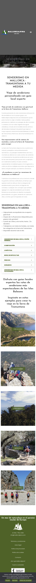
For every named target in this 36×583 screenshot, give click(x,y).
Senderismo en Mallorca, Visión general (16, 239)
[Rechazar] (34, 578)
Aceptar (8, 580)
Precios (7, 260)
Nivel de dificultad (11, 255)
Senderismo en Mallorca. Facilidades (14, 270)
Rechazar (14, 580)
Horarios (8, 265)
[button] (30, 32)
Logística (8, 250)
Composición (9, 245)
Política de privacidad (25, 580)
